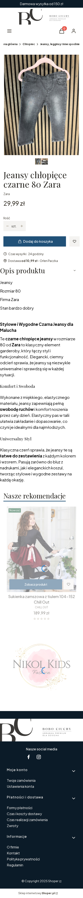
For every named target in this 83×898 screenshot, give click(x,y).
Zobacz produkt (35, 584)
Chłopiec (29, 44)
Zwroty (12, 825)
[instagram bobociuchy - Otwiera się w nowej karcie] (38, 757)
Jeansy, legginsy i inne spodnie (60, 44)
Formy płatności (19, 807)
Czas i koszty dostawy (24, 813)
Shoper (53, 881)
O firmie (13, 847)
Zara (6, 194)
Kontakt (13, 853)
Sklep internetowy (36, 893)
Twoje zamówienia (21, 780)
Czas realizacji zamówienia (27, 819)
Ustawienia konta (20, 786)
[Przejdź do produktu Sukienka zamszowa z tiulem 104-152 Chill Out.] (41, 549)
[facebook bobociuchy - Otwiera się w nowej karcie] (28, 757)
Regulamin (15, 865)
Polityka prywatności (23, 859)
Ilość (6, 218)
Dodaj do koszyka (38, 241)
